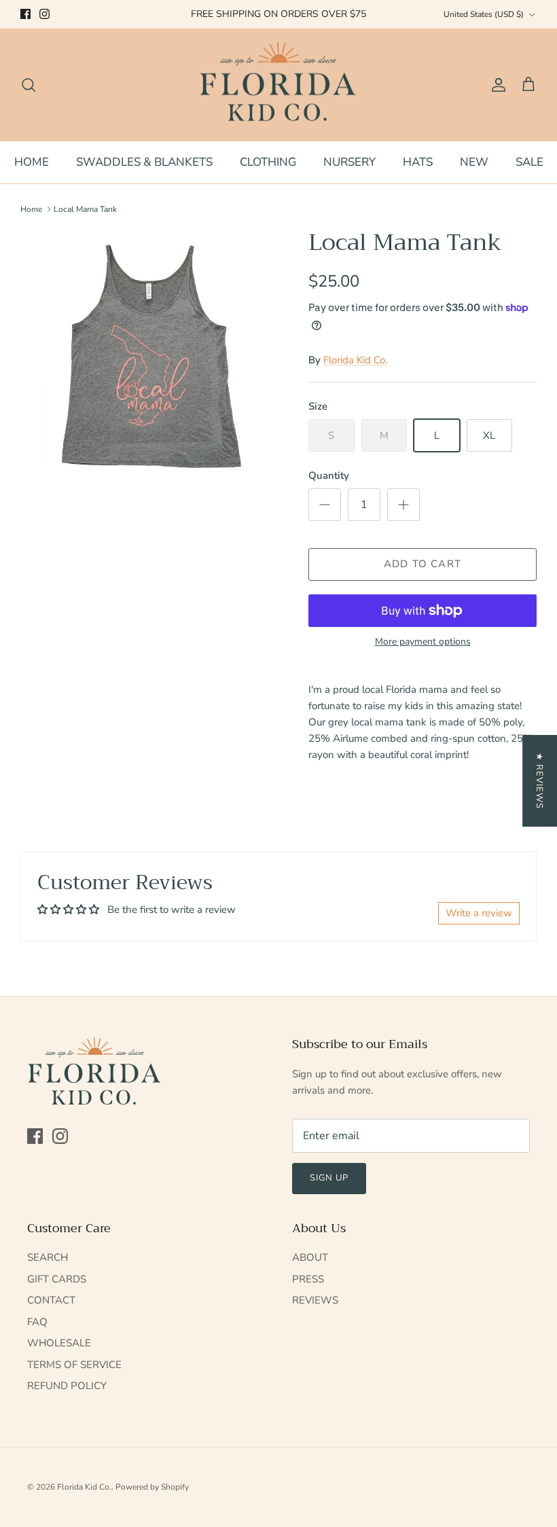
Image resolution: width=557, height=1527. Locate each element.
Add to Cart (422, 564)
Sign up (329, 1178)
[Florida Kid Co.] (279, 85)
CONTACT (51, 1300)
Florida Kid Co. (355, 360)
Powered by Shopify (152, 1486)
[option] (149, 358)
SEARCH (47, 1257)
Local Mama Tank (85, 209)
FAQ (37, 1322)
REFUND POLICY (67, 1386)
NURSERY (349, 162)
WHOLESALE (59, 1343)
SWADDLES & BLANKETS (144, 162)
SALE (529, 162)
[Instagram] (44, 14)
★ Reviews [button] (539, 781)
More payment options (423, 642)
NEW (474, 162)
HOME (31, 162)
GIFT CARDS (56, 1279)
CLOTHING (268, 162)
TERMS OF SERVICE (74, 1364)
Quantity (328, 475)
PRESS (308, 1279)
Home (31, 209)
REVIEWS (315, 1300)
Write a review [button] (479, 913)
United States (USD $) (484, 14)
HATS (418, 162)
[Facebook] (25, 14)
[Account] (496, 85)
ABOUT (310, 1257)
